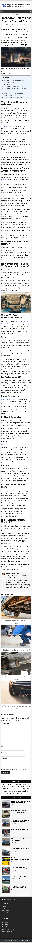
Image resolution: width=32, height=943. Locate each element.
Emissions (16, 14)
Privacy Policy (6, 908)
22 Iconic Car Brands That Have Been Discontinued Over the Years (20, 858)
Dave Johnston (11, 24)
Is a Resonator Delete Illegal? (12, 95)
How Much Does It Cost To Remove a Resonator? (14, 90)
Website (4, 759)
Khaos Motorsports (7, 399)
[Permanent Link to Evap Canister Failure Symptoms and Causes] (16, 607)
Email (3, 753)
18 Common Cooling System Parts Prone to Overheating (20, 830)
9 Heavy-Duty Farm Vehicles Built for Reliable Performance (20, 820)
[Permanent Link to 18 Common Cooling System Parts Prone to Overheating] (6, 833)
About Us (5, 904)
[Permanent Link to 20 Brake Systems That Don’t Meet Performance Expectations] (6, 804)
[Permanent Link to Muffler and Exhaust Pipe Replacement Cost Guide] (16, 692)
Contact (4, 906)
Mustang (15, 549)
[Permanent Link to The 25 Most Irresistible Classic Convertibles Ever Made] (6, 814)
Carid (3, 340)
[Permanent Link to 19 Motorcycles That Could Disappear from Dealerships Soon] (6, 871)
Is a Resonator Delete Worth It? (12, 97)
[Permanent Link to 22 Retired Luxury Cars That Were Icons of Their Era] (6, 842)
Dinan (3, 445)
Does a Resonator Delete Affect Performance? (12, 83)
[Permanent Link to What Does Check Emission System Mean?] (16, 636)
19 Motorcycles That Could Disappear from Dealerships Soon (20, 868)
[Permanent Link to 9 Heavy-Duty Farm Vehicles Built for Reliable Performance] (6, 823)
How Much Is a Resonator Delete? (13, 86)
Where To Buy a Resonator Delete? (14, 93)
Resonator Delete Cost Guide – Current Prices (16, 19)
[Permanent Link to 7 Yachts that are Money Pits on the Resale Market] (6, 880)
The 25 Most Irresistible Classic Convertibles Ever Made (19, 811)
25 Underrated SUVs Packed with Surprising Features (20, 849)
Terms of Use (6, 913)
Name (3, 746)
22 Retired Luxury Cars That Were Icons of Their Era (20, 839)
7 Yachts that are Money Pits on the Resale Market (19, 877)
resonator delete (8, 126)
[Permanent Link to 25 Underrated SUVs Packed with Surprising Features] (6, 852)
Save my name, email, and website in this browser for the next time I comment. (15, 768)
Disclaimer (5, 911)
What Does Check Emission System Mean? (16, 650)
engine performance (10, 233)
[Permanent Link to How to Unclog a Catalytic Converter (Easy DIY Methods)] (16, 663)
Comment (5, 723)
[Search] (30, 11)
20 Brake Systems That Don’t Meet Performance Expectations (20, 802)
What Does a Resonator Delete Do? (14, 80)
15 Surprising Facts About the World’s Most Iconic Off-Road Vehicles (19, 887)
